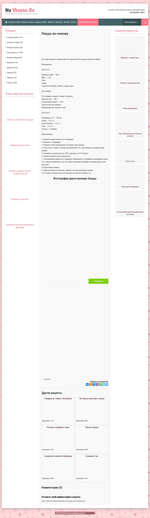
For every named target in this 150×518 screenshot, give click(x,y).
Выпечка (51, 22)
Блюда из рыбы (41, 22)
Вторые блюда (12, 57)
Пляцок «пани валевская (130, 83)
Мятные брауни (92, 427)
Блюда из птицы (27, 22)
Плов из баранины (130, 108)
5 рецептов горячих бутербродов (58, 456)
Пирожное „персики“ (20, 199)
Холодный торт (92, 456)
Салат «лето (130, 161)
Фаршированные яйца (20, 145)
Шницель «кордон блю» (130, 58)
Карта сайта (90, 513)
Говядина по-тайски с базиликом (58, 398)
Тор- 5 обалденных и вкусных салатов (130, 135)
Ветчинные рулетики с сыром (92, 398)
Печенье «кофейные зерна (58, 427)
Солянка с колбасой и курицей (20, 119)
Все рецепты (12, 52)
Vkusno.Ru (19, 10)
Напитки (10, 78)
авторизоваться (79, 501)
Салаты (73, 22)
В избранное (98, 281)
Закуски (66, 22)
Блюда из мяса (14, 22)
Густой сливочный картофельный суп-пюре (130, 213)
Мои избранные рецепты (88, 22)
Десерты (58, 22)
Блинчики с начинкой (130, 187)
